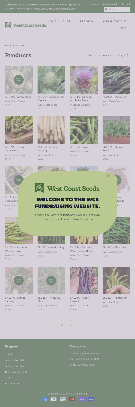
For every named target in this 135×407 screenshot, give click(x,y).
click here (55, 219)
